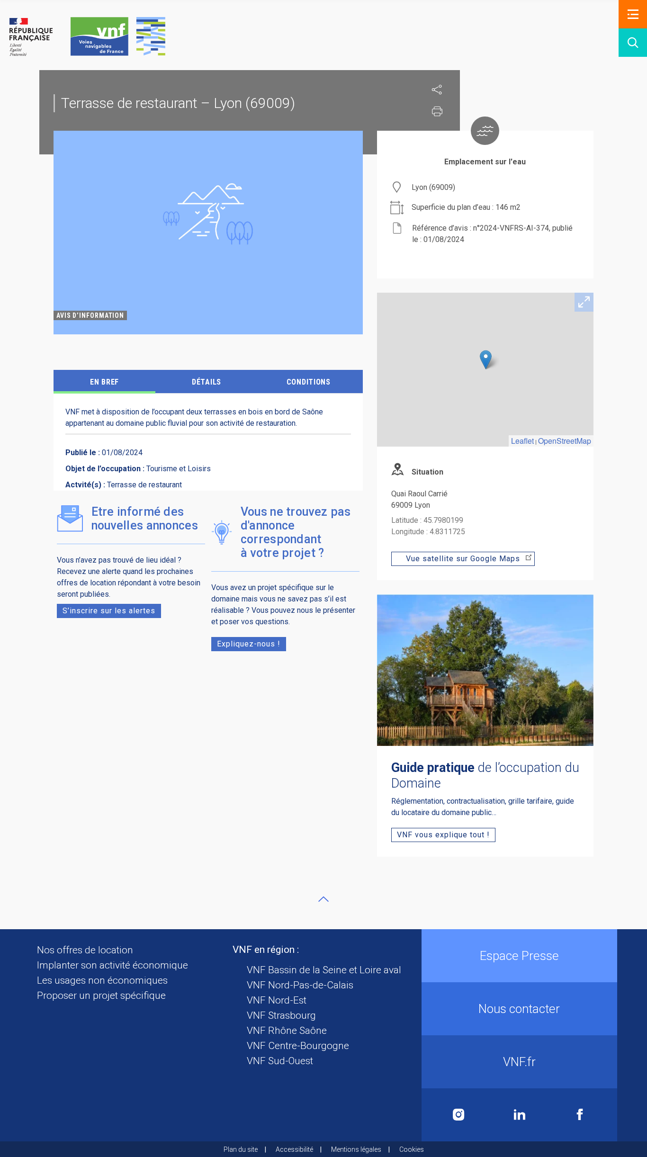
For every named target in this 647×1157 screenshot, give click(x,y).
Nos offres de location (85, 950)
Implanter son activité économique (112, 965)
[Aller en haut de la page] (323, 899)
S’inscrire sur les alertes (109, 610)
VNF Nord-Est (276, 1000)
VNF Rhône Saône (287, 1030)
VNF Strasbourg (281, 1015)
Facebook (579, 1114)
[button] (633, 14)
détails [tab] (206, 381)
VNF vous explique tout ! (443, 834)
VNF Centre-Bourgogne (298, 1045)
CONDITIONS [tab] (309, 381)
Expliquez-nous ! (248, 643)
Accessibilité (294, 1149)
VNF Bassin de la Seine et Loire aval (324, 970)
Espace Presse (519, 956)
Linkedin (519, 1114)
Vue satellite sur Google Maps (463, 558)
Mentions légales (356, 1149)
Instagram (459, 1114)
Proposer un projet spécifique (101, 995)
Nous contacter (519, 1009)
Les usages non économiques (102, 980)
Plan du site (241, 1149)
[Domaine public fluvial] (87, 36)
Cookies (411, 1149)
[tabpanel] (208, 232)
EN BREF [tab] (104, 381)
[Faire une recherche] (633, 42)
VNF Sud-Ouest (280, 1061)
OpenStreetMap (564, 440)
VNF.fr (519, 1062)
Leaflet (522, 440)
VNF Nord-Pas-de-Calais (300, 985)
